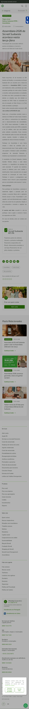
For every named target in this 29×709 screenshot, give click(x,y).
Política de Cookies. (10, 685)
